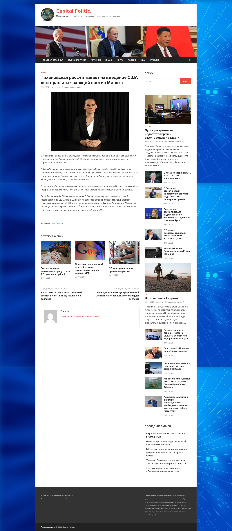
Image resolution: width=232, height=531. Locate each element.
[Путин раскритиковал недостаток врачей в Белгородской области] (168, 124)
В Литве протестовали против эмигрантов (121, 269)
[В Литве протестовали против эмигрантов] (124, 265)
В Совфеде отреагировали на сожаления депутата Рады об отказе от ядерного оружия (176, 193)
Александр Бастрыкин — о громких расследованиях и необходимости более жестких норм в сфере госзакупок (177, 404)
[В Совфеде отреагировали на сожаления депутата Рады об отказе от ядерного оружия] (153, 197)
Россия (132, 60)
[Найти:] (168, 81)
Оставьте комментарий (71, 87)
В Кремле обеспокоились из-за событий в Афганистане (177, 175)
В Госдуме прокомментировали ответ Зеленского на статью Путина (175, 234)
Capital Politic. (73, 11)
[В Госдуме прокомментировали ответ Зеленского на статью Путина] (153, 239)
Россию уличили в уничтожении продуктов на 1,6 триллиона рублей (55, 271)
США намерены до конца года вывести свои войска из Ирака (177, 366)
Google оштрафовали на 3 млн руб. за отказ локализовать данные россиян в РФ (89, 268)
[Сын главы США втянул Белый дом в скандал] (153, 357)
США (142, 60)
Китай (120, 60)
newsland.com (57, 223)
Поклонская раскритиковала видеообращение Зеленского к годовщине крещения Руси (177, 215)
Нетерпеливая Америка (161, 298)
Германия (95, 60)
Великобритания (77, 60)
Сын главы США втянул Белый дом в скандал (176, 349)
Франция (154, 60)
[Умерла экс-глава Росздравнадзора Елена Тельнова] (153, 257)
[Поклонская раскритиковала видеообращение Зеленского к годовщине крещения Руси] (153, 218)
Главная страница (53, 60)
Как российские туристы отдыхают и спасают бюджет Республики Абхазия (177, 382)
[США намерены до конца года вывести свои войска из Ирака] (153, 372)
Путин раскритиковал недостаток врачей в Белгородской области (162, 133)
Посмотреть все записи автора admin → (81, 316)
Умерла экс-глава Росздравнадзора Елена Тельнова (177, 251)
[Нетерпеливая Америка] (168, 292)
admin (57, 87)
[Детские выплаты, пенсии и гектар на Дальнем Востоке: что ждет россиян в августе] (153, 339)
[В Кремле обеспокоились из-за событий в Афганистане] (153, 182)
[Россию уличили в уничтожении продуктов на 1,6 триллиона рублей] (56, 265)
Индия (108, 60)
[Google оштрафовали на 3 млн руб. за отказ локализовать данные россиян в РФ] (90, 261)
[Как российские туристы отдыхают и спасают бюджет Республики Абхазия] (153, 388)
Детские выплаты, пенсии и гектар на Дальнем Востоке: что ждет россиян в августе (176, 334)
